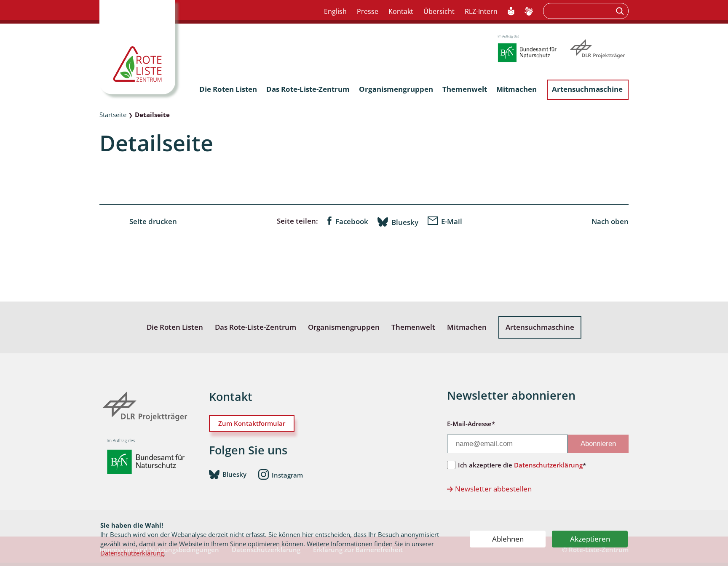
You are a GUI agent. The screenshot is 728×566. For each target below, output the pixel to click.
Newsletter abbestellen (493, 489)
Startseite (112, 114)
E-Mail (451, 221)
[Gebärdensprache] (529, 11)
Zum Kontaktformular (251, 423)
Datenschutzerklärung (132, 553)
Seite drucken (153, 221)
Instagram (287, 474)
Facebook (351, 221)
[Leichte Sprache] (511, 12)
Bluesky (404, 222)
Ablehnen (508, 539)
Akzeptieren (590, 539)
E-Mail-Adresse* (471, 423)
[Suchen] (620, 11)
